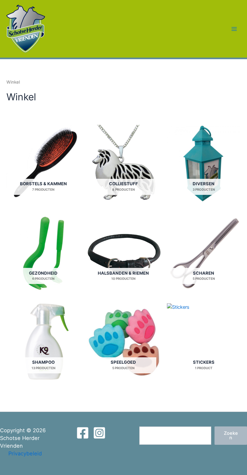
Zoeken (231, 435)
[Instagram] (99, 432)
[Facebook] (82, 432)
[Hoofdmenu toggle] (234, 28)
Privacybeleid (25, 453)
